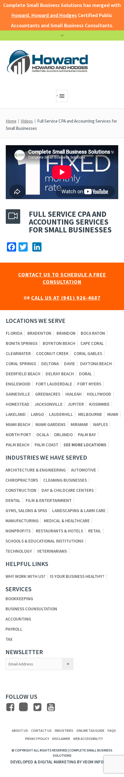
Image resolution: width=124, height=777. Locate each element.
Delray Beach (60, 373)
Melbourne (90, 414)
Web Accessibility (88, 738)
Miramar (79, 424)
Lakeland (16, 414)
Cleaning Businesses (65, 480)
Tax (8, 639)
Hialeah (73, 394)
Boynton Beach (59, 343)
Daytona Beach (96, 363)
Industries (64, 730)
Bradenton (39, 333)
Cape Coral (92, 343)
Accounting (18, 619)
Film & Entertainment (49, 500)
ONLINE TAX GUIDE (90, 730)
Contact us (41, 730)
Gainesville (18, 394)
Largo (37, 414)
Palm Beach (17, 444)
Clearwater (18, 353)
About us (20, 730)
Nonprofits (18, 531)
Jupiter (76, 404)
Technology (18, 551)
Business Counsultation (31, 609)
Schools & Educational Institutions (44, 541)
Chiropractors (21, 480)
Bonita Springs (21, 343)
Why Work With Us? (25, 576)
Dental (12, 500)
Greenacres (47, 394)
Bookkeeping (19, 598)
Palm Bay (87, 434)
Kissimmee (99, 404)
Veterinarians (52, 551)
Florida (14, 333)
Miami (112, 414)
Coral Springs (21, 363)
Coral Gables (88, 353)
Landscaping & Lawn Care (79, 510)
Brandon (66, 333)
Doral (85, 373)
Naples (100, 424)
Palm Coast (46, 444)
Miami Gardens (50, 424)
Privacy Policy (37, 738)
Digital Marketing (57, 762)
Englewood (18, 384)
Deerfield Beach (23, 373)
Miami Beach (18, 424)
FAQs (112, 730)
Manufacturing (22, 520)
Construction (20, 490)
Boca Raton (93, 333)
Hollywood (99, 394)
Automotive (83, 470)
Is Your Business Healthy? (77, 576)
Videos (27, 121)
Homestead (17, 404)
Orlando (63, 434)
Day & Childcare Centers (68, 490)
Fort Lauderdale (54, 384)
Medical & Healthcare (67, 520)
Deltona (50, 363)
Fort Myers (89, 384)
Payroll (13, 629)
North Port (18, 434)
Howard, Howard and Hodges (44, 15)
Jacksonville (49, 404)
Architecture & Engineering (35, 470)
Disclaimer (61, 738)
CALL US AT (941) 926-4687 (66, 297)
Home (11, 121)
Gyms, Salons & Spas (26, 510)
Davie (69, 363)
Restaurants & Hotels (59, 531)
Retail (94, 531)
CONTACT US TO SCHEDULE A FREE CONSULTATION (62, 278)
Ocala (42, 434)
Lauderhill (61, 414)
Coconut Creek (52, 353)
